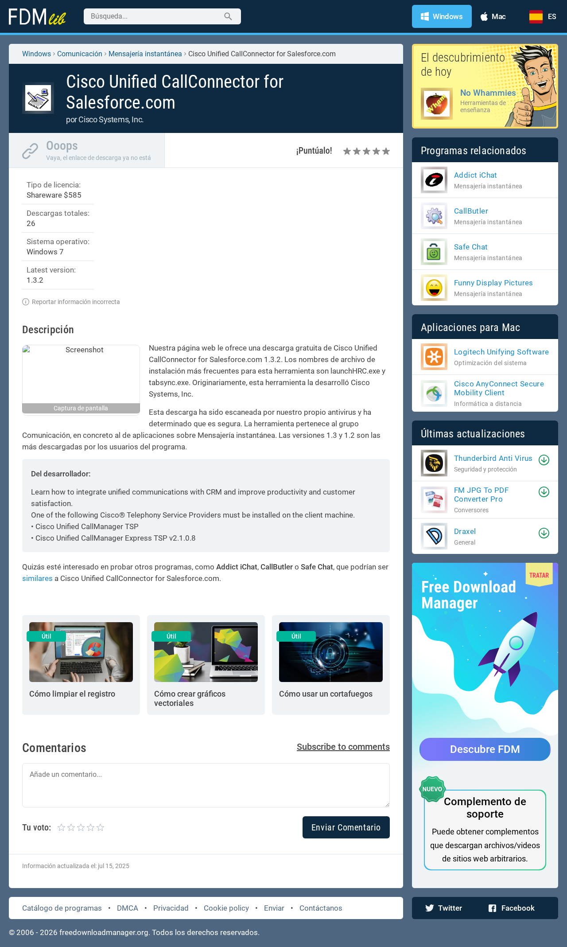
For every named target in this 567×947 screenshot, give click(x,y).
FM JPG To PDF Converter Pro (481, 494)
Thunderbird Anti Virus (493, 458)
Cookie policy (226, 908)
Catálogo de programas (62, 908)
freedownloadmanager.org (103, 932)
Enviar (274, 908)
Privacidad (171, 908)
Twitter (450, 908)
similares (37, 578)
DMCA (127, 908)
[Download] (544, 460)
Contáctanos (320, 908)
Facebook (518, 908)
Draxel (465, 531)
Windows (36, 54)
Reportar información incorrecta (76, 301)
